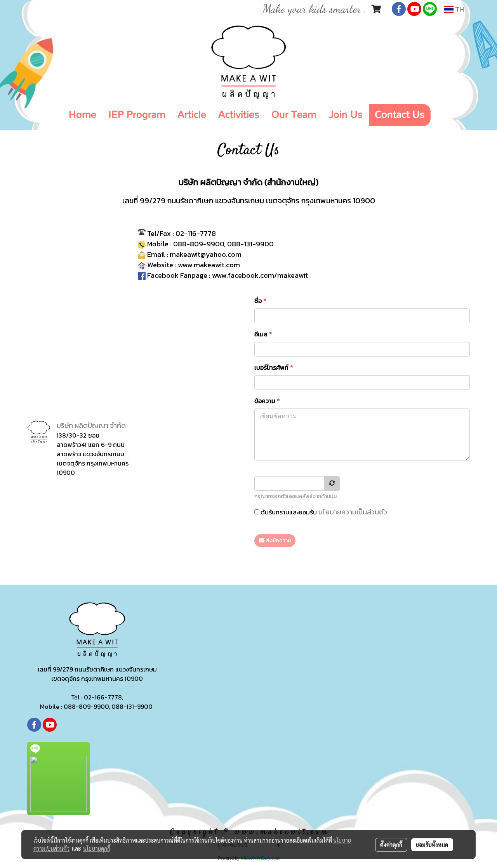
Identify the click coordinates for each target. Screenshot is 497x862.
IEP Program (136, 115)
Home (82, 115)
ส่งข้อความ (277, 541)
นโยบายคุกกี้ (96, 848)
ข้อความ (267, 400)
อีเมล (263, 334)
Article (191, 115)
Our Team (293, 115)
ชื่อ (260, 300)
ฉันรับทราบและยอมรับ (323, 512)
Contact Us (400, 115)
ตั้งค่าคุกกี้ (391, 844)
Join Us (345, 115)
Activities (238, 115)
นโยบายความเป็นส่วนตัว (352, 512)
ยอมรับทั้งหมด (432, 844)
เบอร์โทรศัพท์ (273, 367)
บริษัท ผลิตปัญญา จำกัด (91, 425)
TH (459, 9)
